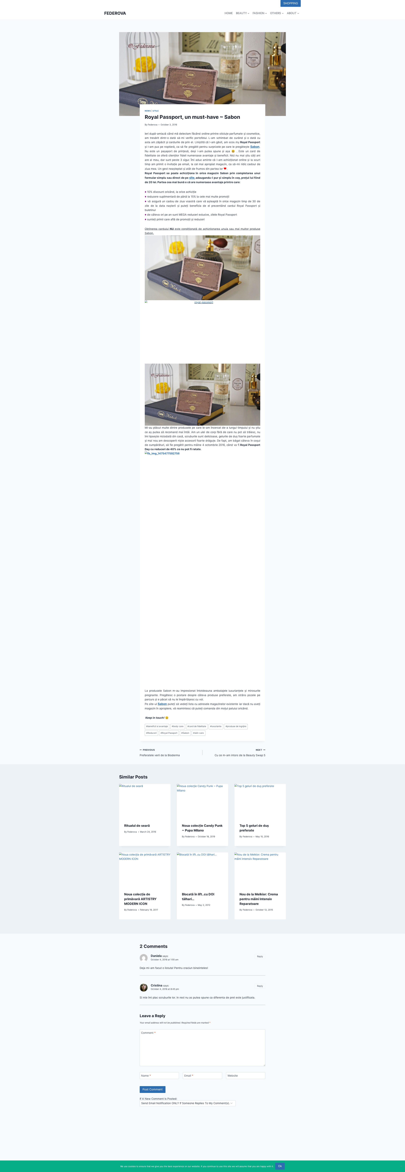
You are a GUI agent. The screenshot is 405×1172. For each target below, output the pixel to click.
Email (188, 1075)
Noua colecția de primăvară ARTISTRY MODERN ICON (140, 899)
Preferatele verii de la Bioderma (160, 753)
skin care (198, 733)
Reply (260, 956)
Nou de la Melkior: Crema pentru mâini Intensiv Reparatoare (259, 899)
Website (232, 1075)
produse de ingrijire (236, 726)
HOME (229, 13)
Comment (148, 1032)
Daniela (156, 956)
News (148, 111)
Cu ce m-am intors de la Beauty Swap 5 (240, 753)
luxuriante (215, 726)
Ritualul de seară (137, 826)
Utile (156, 111)
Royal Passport (169, 733)
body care (178, 726)
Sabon (185, 733)
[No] (401, 1166)
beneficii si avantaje (157, 726)
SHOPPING (290, 3)
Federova (152, 124)
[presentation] (145, 801)
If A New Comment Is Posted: (158, 1098)
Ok (280, 1166)
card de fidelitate (196, 726)
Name (146, 1075)
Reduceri (151, 733)
